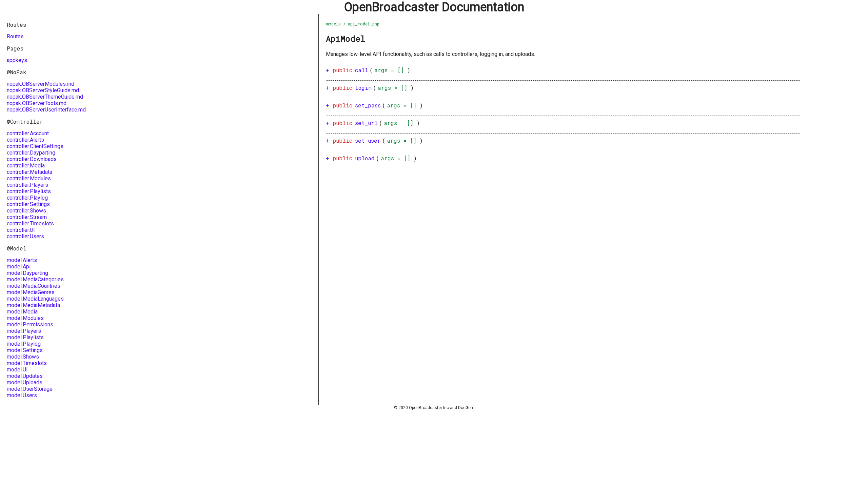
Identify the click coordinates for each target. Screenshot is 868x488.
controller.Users (25, 236)
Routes (15, 36)
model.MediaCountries (33, 286)
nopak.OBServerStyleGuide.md (43, 90)
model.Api (19, 266)
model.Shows (23, 356)
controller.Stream (27, 217)
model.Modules (25, 318)
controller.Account (28, 133)
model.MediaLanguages (35, 299)
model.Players (24, 331)
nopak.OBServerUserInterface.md (46, 109)
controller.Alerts (25, 140)
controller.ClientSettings (35, 146)
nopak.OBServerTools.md (36, 103)
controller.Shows (26, 210)
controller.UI (21, 230)
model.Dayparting (27, 273)
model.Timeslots (27, 363)
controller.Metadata (29, 172)
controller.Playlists (29, 191)
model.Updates (25, 376)
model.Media (22, 311)
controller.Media (26, 165)
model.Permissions (30, 324)
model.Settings (25, 350)
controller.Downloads (32, 159)
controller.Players (27, 185)
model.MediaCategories (35, 279)
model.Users (22, 395)
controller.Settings (28, 204)
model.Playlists (25, 337)
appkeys (17, 60)
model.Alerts (22, 260)
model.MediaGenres (31, 292)
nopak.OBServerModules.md (40, 84)
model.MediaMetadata (33, 305)
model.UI (17, 369)
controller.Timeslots (30, 223)
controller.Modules (29, 178)
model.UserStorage (30, 389)
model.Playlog (24, 344)
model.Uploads (24, 382)
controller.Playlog (27, 198)
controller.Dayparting (31, 152)
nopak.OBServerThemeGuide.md (45, 97)
